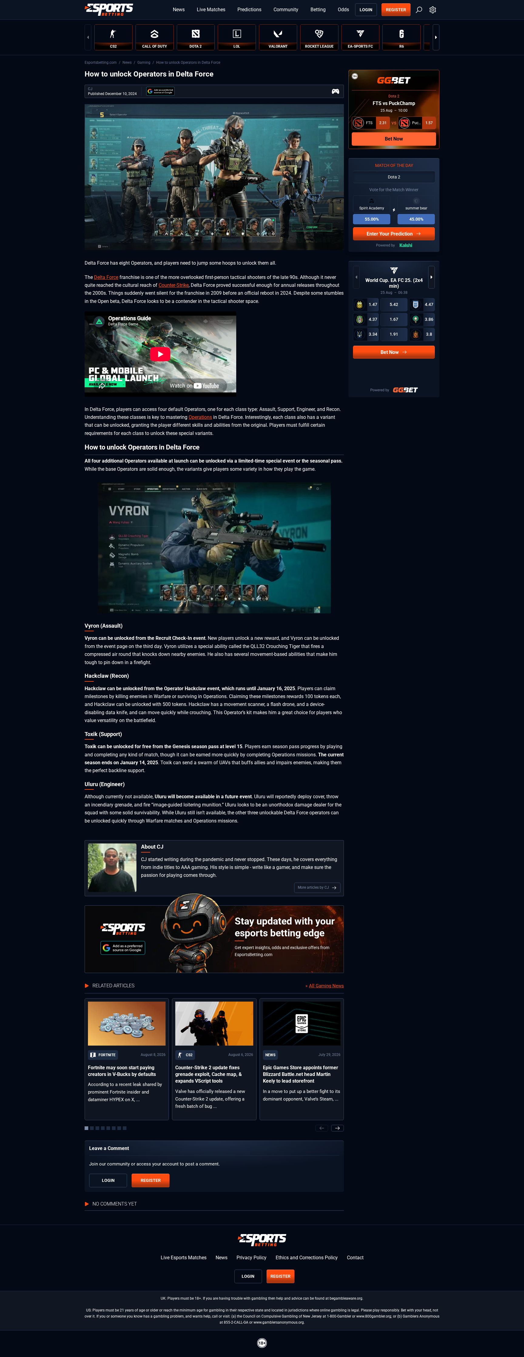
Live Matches (211, 9)
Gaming (143, 62)
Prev (88, 37)
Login (366, 9)
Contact (355, 1257)
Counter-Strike (174, 285)
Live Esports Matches (184, 1257)
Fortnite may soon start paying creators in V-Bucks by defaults (122, 1071)
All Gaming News (326, 986)
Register (396, 9)
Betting (318, 9)
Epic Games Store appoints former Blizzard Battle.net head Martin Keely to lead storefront (300, 1074)
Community (286, 9)
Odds (343, 9)
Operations (200, 417)
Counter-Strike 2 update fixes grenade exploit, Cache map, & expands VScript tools (208, 1074)
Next (436, 37)
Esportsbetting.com (101, 62)
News (179, 9)
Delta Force (106, 277)
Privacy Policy (252, 1257)
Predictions (249, 9)
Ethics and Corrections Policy (307, 1257)
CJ (90, 89)
